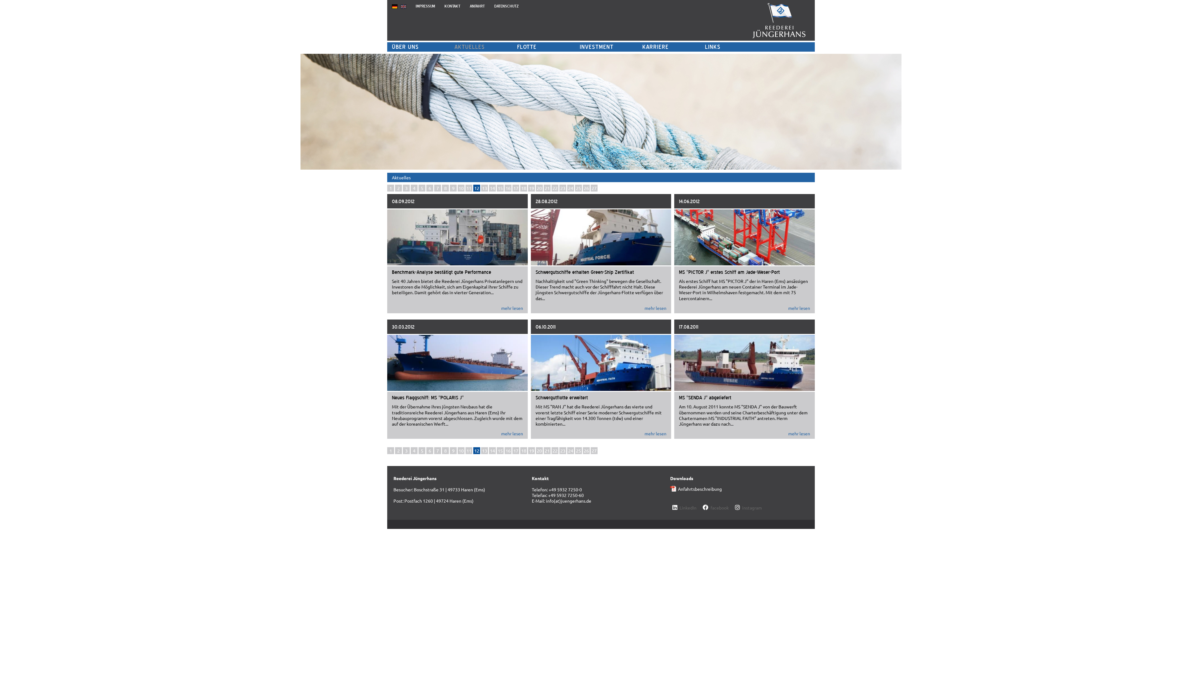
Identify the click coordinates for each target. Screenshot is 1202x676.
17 (515, 188)
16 (508, 188)
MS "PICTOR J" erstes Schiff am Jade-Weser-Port (729, 272)
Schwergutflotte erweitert (562, 397)
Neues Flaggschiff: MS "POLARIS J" (428, 397)
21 (547, 188)
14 (492, 188)
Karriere (655, 46)
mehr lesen (512, 308)
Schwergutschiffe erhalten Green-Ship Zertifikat (585, 272)
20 (539, 188)
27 (594, 188)
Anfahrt (477, 6)
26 (586, 188)
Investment (597, 46)
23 (562, 188)
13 (484, 188)
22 (554, 188)
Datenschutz (506, 6)
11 (468, 188)
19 (531, 188)
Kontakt (452, 6)
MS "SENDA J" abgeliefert (705, 397)
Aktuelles (470, 46)
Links (713, 46)
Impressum (425, 6)
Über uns (405, 46)
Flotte (527, 46)
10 (461, 188)
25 (578, 188)
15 (500, 188)
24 (570, 188)
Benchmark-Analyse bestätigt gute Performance (441, 272)
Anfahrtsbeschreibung (700, 489)
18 (523, 188)
